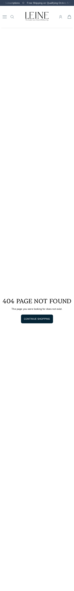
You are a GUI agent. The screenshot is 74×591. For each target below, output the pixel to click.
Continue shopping (37, 318)
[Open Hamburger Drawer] (5, 17)
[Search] (12, 17)
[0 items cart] (69, 17)
